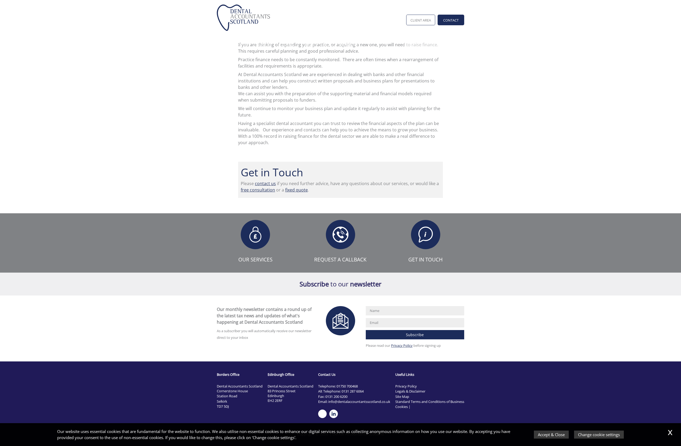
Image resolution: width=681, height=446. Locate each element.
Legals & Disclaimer (410, 391)
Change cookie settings (599, 434)
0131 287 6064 (353, 391)
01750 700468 (347, 386)
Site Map (402, 396)
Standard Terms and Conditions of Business (429, 401)
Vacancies (348, 44)
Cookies (401, 406)
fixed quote (296, 190)
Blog (328, 44)
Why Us (240, 44)
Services (264, 44)
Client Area (420, 20)
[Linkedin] (334, 418)
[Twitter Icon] (323, 418)
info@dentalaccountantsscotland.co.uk (359, 401)
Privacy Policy (402, 345)
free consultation (258, 190)
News (309, 44)
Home (222, 44)
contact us (265, 183)
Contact (451, 20)
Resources (288, 44)
